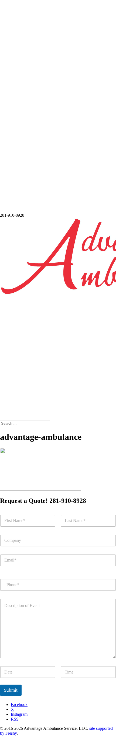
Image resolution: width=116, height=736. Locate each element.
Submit (11, 690)
